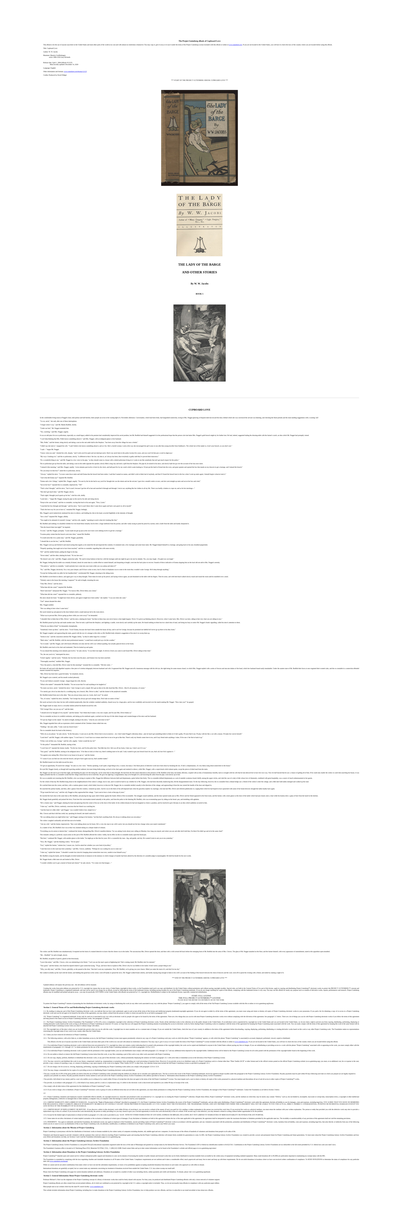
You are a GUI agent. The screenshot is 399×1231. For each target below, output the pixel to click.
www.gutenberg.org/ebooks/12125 (75, 71)
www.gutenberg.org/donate (59, 1161)
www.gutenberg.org (235, 45)
